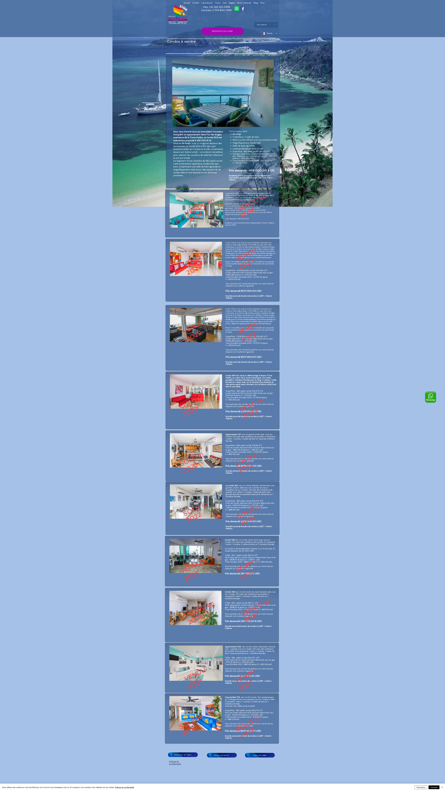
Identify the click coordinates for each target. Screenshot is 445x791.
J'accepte (434, 787)
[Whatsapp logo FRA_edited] (430, 397)
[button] (263, 3)
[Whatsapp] (236, 8)
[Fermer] (442, 787)
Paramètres (421, 787)
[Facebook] (242, 8)
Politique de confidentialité (124, 787)
